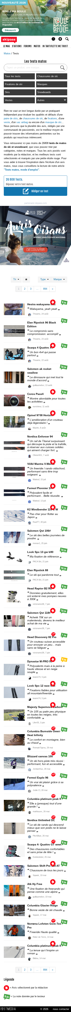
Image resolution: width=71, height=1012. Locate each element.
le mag (6, 46)
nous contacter (61, 1009)
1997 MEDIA (9, 1009)
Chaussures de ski (47, 76)
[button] (60, 39)
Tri (15, 279)
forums (28, 46)
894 (45, 288)
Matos (7, 53)
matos (37, 46)
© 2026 (44, 1009)
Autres (40, 100)
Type (43, 279)
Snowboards (44, 92)
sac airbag (22, 122)
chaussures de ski (33, 118)
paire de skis (11, 118)
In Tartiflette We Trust (55, 46)
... (37, 288)
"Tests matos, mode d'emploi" (21, 169)
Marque (58, 279)
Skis (7, 92)
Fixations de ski (13, 84)
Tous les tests (12, 76)
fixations (52, 118)
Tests (16, 53)
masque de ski (53, 122)
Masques (42, 84)
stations (17, 46)
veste (7, 122)
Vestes (8, 100)
